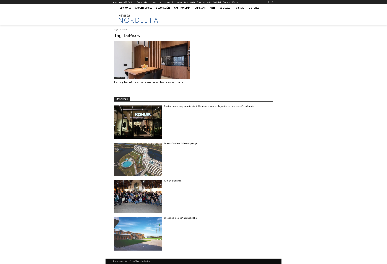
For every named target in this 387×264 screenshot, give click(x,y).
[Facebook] (268, 2)
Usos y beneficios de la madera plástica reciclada (148, 82)
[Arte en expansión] (138, 196)
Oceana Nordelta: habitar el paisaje (180, 143)
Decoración (119, 78)
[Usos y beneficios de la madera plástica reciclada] (152, 60)
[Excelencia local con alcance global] (138, 234)
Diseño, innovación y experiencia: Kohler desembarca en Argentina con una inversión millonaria (209, 106)
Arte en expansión (173, 181)
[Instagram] (272, 2)
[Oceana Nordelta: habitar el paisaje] (138, 159)
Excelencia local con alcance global (180, 218)
